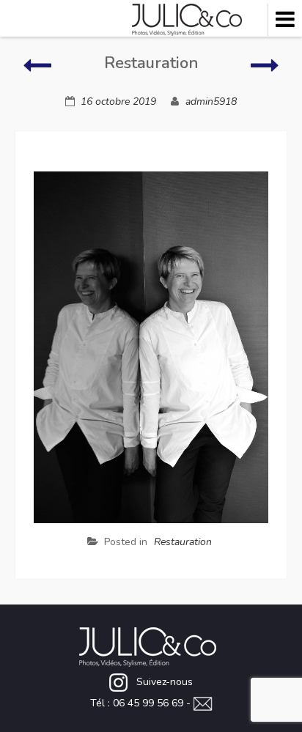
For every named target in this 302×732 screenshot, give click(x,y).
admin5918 (211, 101)
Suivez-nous (164, 682)
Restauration (183, 542)
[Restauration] (37, 72)
